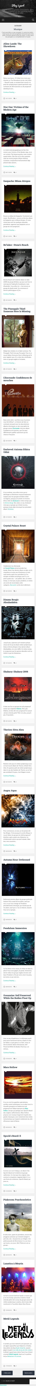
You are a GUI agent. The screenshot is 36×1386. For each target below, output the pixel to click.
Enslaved (15, 501)
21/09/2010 (9, 1191)
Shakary (18, 709)
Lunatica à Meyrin (13, 1263)
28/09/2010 (9, 986)
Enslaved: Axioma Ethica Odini (16, 451)
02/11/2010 (9, 236)
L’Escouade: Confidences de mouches (17, 379)
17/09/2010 (9, 1366)
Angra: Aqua (10, 790)
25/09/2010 (9, 1127)
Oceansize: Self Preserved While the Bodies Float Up (17, 996)
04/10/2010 (9, 782)
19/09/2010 (9, 1310)
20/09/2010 (9, 1255)
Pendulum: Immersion (15, 928)
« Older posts (7, 1373)
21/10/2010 (9, 517)
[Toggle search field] (33, 20)
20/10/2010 (9, 591)
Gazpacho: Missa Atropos (16, 181)
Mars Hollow (10, 1067)
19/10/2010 (9, 663)
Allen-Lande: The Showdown (12, 45)
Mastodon (3, 1385)
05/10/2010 (9, 721)
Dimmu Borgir (9, 503)
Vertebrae (10, 509)
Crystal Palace (9, 568)
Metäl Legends (11, 1318)
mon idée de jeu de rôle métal (22, 1350)
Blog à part (18, 5)
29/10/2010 (9, 300)
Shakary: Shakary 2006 (15, 671)
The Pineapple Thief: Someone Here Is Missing (16, 310)
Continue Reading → (9, 92)
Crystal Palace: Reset (14, 525)
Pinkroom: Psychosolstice (17, 1199)
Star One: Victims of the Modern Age (16, 108)
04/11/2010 (9, 172)
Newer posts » (29, 1373)
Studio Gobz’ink (20, 1348)
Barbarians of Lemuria (14, 1356)
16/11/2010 (9, 98)
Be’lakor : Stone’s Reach (15, 244)
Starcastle (13, 585)
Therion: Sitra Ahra (13, 729)
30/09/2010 (9, 851)
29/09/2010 (9, 919)
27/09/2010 (9, 1058)
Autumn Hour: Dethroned (16, 859)
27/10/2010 (9, 369)
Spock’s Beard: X (12, 1135)
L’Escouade (15, 428)
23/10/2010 (9, 440)
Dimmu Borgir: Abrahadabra (11, 601)
